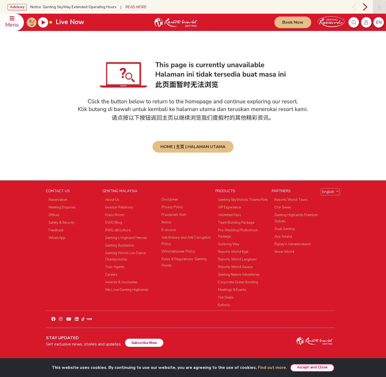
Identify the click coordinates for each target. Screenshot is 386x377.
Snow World (284, 251)
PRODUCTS (225, 190)
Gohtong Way (228, 244)
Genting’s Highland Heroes (126, 237)
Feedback (56, 230)
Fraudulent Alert (173, 214)
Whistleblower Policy (178, 251)
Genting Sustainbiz (119, 245)
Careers (111, 274)
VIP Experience (229, 207)
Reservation (58, 199)
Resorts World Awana (235, 267)
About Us (112, 199)
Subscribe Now (144, 342)
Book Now (292, 22)
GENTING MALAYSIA (119, 190)
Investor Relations (119, 207)
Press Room (114, 215)
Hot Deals (226, 297)
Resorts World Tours (291, 199)
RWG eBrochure (118, 230)
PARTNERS (281, 190)
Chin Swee (282, 207)
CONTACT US (58, 190)
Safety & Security (62, 222)
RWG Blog (113, 222)
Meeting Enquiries (62, 207)
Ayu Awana (283, 236)
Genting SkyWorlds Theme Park (243, 199)
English (328, 191)
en (379, 22)
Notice (166, 222)
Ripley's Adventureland (292, 244)
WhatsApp (57, 237)
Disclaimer (169, 199)
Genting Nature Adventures (239, 274)
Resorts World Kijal (233, 251)
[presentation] (353, 6)
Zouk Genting (284, 229)
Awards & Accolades (121, 282)
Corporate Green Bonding (238, 282)
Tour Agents (114, 267)
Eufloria (224, 305)
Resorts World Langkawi (237, 259)
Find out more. (272, 367)
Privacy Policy (172, 207)
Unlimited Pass (229, 215)
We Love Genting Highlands (126, 289)
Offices (54, 215)
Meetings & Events (232, 289)
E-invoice (168, 230)
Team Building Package (236, 222)
